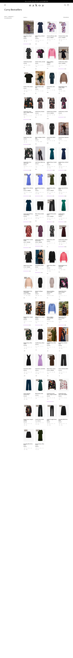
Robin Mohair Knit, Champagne (28, 292)
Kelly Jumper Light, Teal (39, 87)
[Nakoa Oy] (36, 5)
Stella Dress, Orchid (63, 111)
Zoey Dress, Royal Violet (28, 36)
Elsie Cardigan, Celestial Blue (50, 318)
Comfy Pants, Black (39, 419)
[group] (36, 1)
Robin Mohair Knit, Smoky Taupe (63, 87)
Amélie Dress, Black (63, 61)
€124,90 (60, 370)
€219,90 (37, 395)
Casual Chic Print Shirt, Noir (27, 163)
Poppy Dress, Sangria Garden (28, 420)
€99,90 (36, 89)
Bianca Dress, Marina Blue (28, 189)
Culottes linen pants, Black (51, 214)
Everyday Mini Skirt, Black (28, 444)
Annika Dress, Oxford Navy (63, 163)
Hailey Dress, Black (28, 265)
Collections (10, 16)
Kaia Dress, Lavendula (40, 368)
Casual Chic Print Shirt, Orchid (62, 292)
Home (5, 16)
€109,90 (37, 344)
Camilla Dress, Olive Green (51, 343)
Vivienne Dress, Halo (63, 36)
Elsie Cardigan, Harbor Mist (40, 138)
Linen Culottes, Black (63, 368)
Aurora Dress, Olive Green (39, 444)
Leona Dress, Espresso (64, 137)
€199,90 (48, 241)
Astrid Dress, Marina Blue (39, 189)
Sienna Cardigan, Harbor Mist (50, 292)
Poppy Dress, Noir (28, 137)
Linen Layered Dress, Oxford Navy (28, 214)
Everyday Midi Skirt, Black (63, 420)
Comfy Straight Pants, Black (52, 420)
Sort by (25, 17)
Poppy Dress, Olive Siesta (28, 343)
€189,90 (60, 345)
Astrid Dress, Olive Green (51, 189)
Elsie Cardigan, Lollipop (50, 62)
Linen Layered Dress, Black (63, 189)
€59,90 (36, 63)
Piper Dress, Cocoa (51, 368)
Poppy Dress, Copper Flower (28, 318)
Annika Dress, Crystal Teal (51, 163)
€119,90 (25, 38)
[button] (65, 5)
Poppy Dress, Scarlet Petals (28, 240)
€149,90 (48, 64)
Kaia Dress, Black (27, 368)
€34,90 (36, 215)
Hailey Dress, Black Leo (51, 266)
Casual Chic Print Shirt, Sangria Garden (52, 394)
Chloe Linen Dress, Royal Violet (39, 240)
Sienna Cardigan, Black (39, 292)
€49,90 (25, 88)
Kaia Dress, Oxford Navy (63, 343)
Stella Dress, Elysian (39, 111)
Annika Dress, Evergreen (62, 214)
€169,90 (48, 164)
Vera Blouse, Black (39, 265)
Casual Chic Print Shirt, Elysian (62, 318)
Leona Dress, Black (51, 137)
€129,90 (37, 163)
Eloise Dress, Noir (51, 239)
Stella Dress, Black (28, 61)
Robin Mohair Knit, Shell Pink (63, 266)
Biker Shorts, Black (39, 213)
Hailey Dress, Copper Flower (40, 318)
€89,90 (25, 114)
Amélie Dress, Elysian (51, 111)
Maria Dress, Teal (39, 393)
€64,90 (36, 267)
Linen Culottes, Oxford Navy (27, 394)
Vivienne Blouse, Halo (52, 36)
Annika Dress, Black (63, 239)
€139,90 (37, 38)
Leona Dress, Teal (51, 86)
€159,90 (60, 89)
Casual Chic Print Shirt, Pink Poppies (63, 394)
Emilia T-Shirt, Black (28, 86)
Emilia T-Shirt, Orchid (40, 61)
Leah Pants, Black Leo (40, 162)
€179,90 (48, 88)
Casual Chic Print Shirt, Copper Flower (28, 112)
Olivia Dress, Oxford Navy (39, 36)
